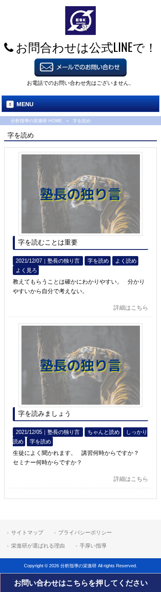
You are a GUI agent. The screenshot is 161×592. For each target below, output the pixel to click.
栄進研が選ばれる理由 (38, 546)
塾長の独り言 (63, 261)
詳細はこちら (131, 307)
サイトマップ (27, 532)
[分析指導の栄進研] (80, 33)
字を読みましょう (44, 413)
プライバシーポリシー (85, 532)
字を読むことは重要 (48, 242)
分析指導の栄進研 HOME (36, 120)
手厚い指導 (93, 546)
